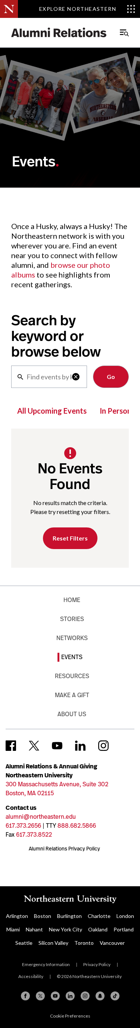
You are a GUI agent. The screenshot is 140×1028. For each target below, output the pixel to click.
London (125, 916)
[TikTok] (115, 995)
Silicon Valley (53, 943)
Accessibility (30, 976)
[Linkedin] (70, 995)
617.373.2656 (23, 825)
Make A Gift (72, 695)
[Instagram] (85, 995)
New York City (65, 929)
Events (72, 657)
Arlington (17, 916)
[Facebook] (25, 995)
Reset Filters (70, 538)
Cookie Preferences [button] (70, 1016)
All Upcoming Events (52, 410)
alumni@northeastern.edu (41, 816)
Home (71, 600)
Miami (13, 929)
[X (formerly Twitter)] (40, 995)
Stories (72, 619)
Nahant (34, 929)
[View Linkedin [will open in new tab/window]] (80, 745)
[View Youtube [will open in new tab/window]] (57, 745)
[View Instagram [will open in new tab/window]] (103, 745)
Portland (123, 929)
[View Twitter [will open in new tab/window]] (34, 745)
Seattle (23, 943)
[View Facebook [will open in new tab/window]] (11, 745)
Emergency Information (46, 964)
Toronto (84, 943)
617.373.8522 (34, 834)
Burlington (69, 916)
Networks (72, 638)
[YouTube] (55, 995)
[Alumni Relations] (59, 32)
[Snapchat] (100, 995)
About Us (71, 714)
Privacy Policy (97, 964)
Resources (72, 676)
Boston (42, 916)
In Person (115, 410)
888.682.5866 (76, 825)
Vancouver (112, 943)
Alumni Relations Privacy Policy (64, 848)
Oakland (98, 929)
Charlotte (99, 916)
